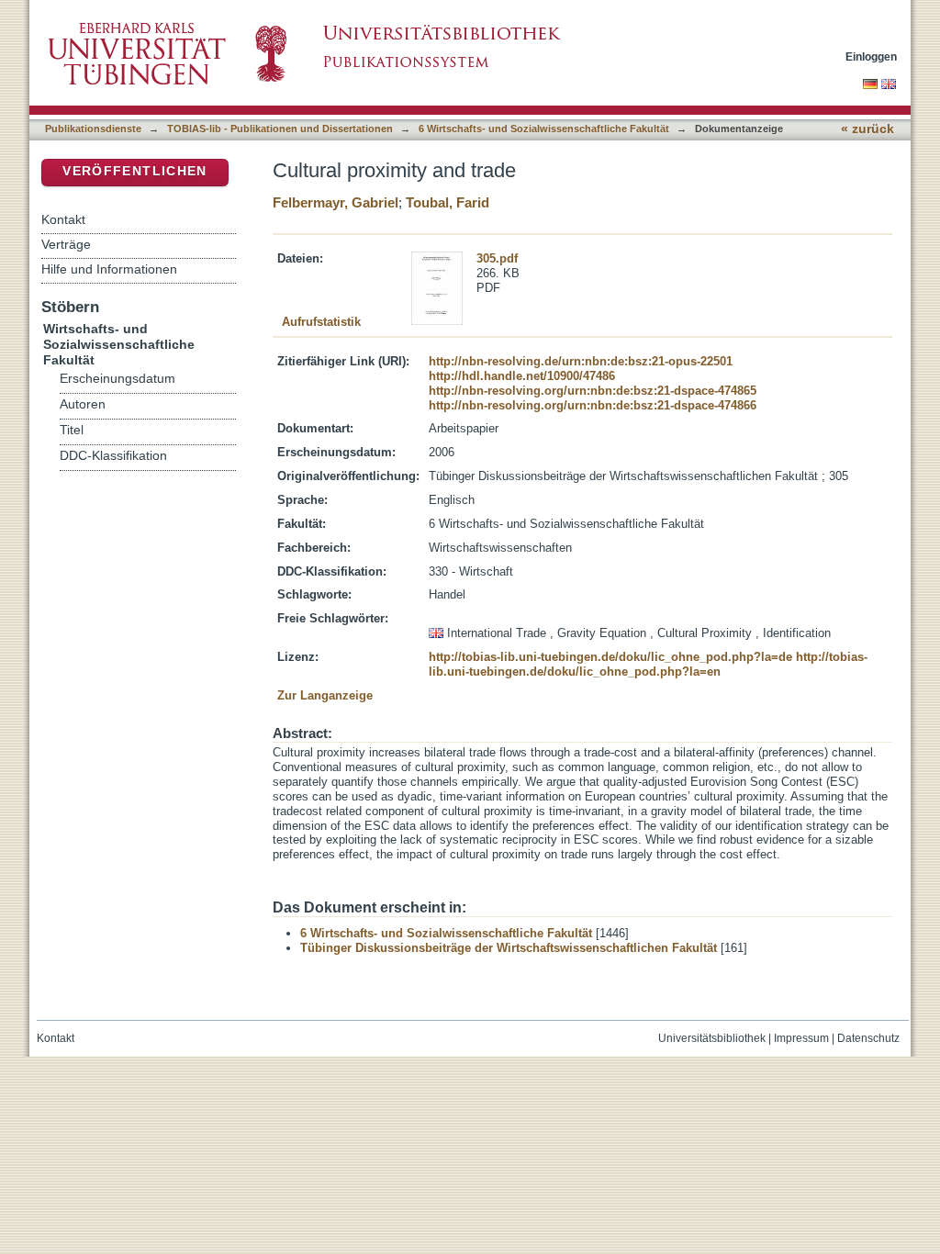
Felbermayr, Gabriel (335, 202)
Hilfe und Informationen (109, 269)
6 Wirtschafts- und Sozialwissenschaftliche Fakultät (544, 128)
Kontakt (63, 219)
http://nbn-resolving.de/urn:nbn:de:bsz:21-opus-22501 (581, 361)
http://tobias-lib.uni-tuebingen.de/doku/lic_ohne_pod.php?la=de (610, 657)
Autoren (83, 404)
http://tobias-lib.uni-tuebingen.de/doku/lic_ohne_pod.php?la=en (648, 664)
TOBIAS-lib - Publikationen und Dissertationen (280, 128)
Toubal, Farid (447, 202)
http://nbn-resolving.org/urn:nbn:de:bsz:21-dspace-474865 (592, 390)
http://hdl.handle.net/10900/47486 (522, 376)
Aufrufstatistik (321, 322)
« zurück (867, 129)
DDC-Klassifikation (113, 456)
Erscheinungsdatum (117, 379)
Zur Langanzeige (325, 695)
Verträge (66, 244)
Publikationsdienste (93, 128)
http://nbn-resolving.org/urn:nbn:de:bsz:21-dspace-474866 (592, 405)
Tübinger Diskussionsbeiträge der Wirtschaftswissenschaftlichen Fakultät (508, 948)
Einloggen (871, 56)
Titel (72, 430)
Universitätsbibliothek (712, 1038)
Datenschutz (868, 1038)
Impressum (801, 1038)
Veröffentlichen (134, 171)
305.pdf (497, 258)
